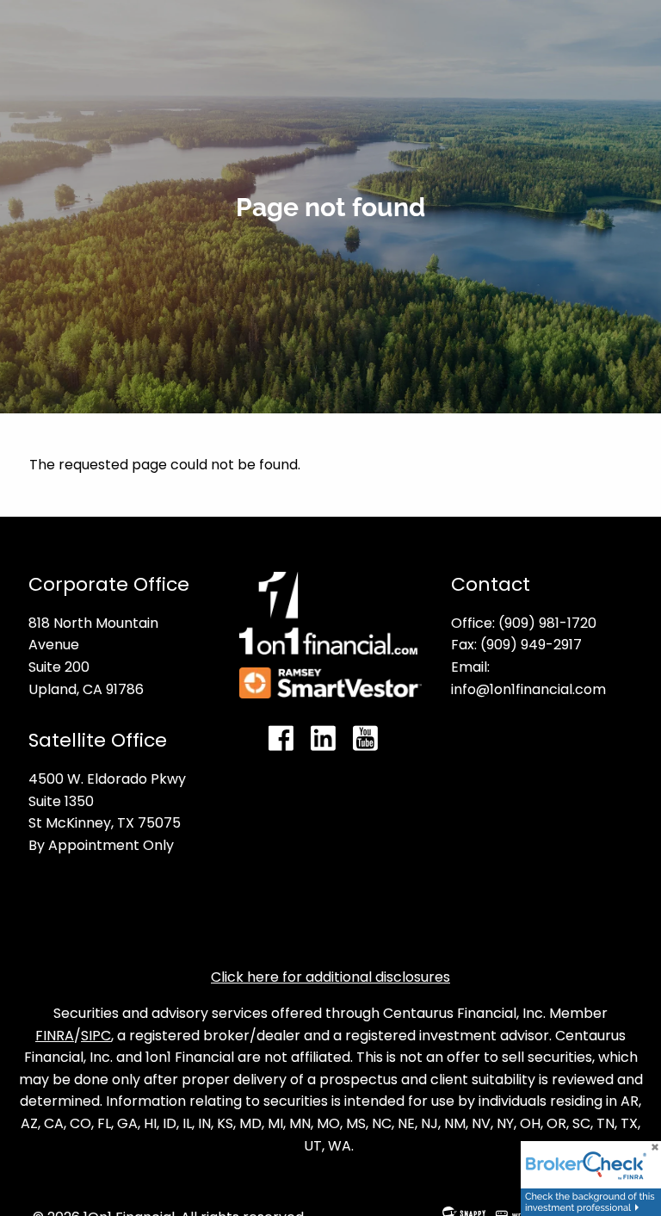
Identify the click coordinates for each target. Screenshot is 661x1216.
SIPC (96, 1035)
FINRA (54, 1035)
